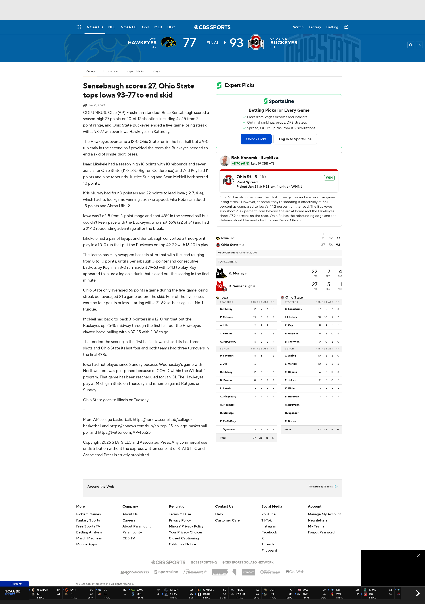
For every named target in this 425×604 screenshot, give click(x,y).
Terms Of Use (180, 514)
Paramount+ (132, 532)
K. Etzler (290, 388)
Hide (14, 583)
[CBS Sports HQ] (204, 562)
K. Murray (237, 273)
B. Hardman (292, 396)
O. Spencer (292, 413)
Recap (90, 71)
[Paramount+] (195, 571)
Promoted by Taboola (321, 486)
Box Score (110, 71)
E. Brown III (292, 421)
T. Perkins (226, 333)
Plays (156, 71)
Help (219, 514)
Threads (267, 544)
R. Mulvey (226, 372)
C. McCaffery (228, 342)
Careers (128, 520)
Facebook (269, 532)
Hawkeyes (142, 43)
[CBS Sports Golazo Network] (248, 562)
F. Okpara (291, 372)
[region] (393, 568)
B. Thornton (292, 342)
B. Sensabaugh (241, 286)
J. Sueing (290, 356)
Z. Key (289, 325)
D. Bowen (226, 380)
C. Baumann (292, 405)
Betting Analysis (89, 532)
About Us (129, 514)
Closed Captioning (184, 538)
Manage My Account (324, 514)
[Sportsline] (166, 571)
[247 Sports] (134, 571)
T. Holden (290, 380)
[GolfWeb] (295, 572)
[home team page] (257, 42)
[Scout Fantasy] (270, 571)
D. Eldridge (227, 413)
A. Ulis (224, 325)
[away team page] (170, 42)
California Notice (182, 544)
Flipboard (269, 550)
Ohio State (278, 38)
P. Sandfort (227, 356)
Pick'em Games (88, 514)
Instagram (269, 526)
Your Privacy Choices (186, 532)
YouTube (268, 514)
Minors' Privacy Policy (186, 526)
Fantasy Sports (88, 520)
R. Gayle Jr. (292, 333)
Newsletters (317, 520)
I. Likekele (291, 317)
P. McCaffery (228, 421)
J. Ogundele (227, 429)
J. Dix (223, 364)
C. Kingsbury (228, 396)
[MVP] (248, 570)
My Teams (316, 526)
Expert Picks (135, 71)
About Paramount (136, 526)
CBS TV (128, 538)
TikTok (266, 520)
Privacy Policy (180, 520)
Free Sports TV (88, 526)
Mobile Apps (86, 544)
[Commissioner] (224, 570)
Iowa (152, 38)
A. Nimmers (227, 405)
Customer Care (227, 520)
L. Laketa (225, 388)
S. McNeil (291, 364)
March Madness (89, 538)
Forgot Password (321, 532)
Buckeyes (283, 43)
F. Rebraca (226, 317)
